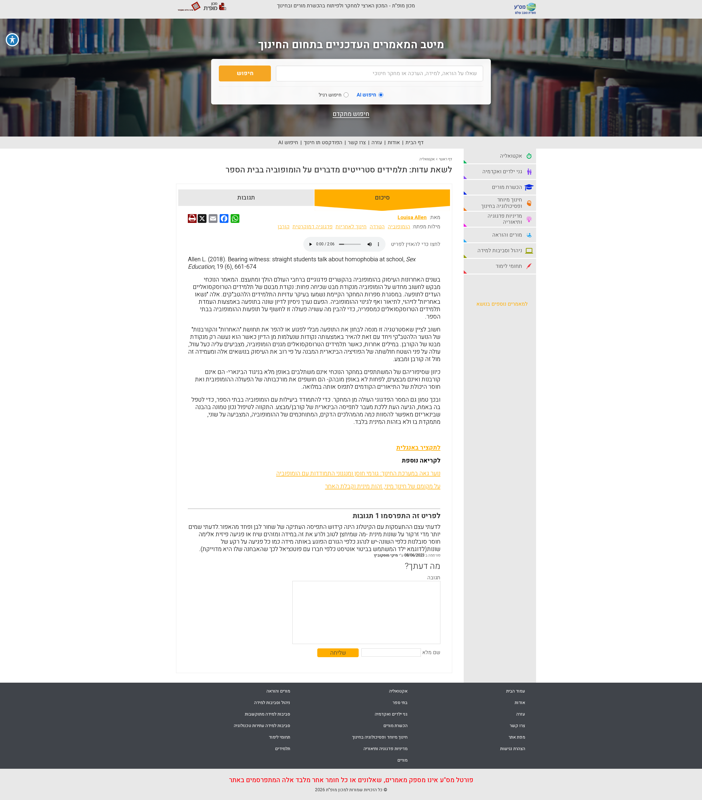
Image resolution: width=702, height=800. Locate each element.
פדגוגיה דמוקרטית (313, 227)
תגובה (433, 577)
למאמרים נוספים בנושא (502, 304)
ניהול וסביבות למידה (272, 702)
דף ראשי (445, 159)
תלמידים (282, 748)
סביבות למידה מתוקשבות (267, 714)
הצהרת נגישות (512, 748)
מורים (402, 760)
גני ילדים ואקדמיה (391, 714)
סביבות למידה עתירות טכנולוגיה (262, 725)
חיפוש (245, 73)
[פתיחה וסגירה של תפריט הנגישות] (12, 39)
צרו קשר (357, 142)
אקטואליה (427, 159)
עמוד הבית (515, 691)
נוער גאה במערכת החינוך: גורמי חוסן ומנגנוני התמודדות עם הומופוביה (358, 473)
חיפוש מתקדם (351, 114)
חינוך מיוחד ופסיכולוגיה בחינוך (379, 737)
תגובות (246, 197)
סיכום (382, 197)
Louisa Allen (412, 217)
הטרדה (377, 227)
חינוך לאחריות (351, 227)
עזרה (377, 142)
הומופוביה (399, 227)
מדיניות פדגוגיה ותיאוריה (385, 748)
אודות (394, 142)
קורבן (284, 227)
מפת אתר (517, 737)
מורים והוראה (278, 691)
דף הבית (415, 142)
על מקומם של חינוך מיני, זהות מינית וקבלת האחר (382, 486)
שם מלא (431, 652)
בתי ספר (400, 702)
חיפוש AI (288, 142)
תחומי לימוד (279, 737)
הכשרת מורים (395, 725)
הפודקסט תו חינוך (323, 142)
